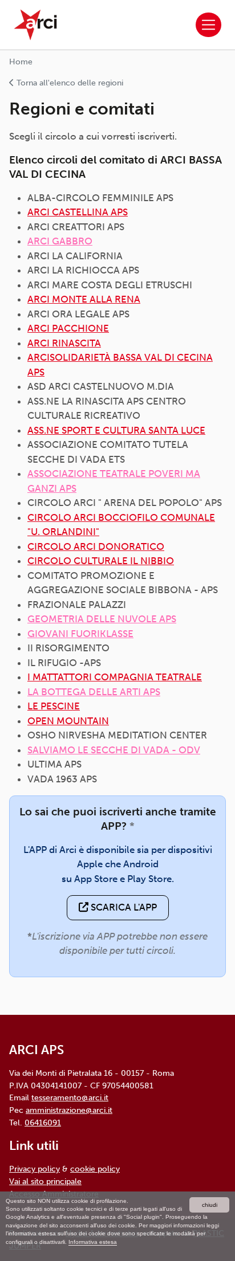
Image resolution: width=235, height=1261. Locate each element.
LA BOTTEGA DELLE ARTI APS (93, 691)
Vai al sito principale (45, 1181)
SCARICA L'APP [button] (122, 907)
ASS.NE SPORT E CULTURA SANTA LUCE (116, 430)
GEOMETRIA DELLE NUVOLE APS (101, 619)
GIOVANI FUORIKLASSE (80, 633)
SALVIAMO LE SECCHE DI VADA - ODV (113, 750)
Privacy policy (34, 1169)
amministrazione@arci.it (69, 1110)
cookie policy (95, 1169)
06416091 (43, 1122)
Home (21, 62)
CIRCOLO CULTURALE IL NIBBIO (100, 560)
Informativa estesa (92, 1242)
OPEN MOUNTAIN (68, 721)
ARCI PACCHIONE (68, 328)
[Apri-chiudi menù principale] (208, 25)
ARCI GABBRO (59, 241)
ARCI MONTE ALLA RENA (83, 299)
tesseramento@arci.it (69, 1097)
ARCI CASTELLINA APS (77, 212)
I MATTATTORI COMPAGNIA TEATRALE (114, 677)
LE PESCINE (53, 706)
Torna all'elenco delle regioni (68, 83)
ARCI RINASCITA (64, 343)
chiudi (209, 1205)
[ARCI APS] (35, 25)
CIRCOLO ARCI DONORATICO (95, 546)
